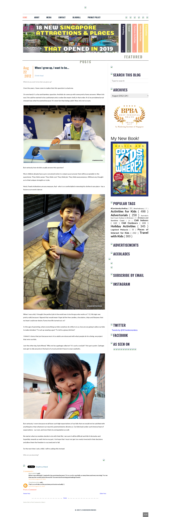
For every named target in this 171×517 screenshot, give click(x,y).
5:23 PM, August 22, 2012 (36, 486)
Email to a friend (42, 467)
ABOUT (36, 17)
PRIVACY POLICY (94, 17)
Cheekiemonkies (34, 482)
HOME (25, 17)
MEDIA (48, 17)
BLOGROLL (77, 17)
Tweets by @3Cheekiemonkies (124, 330)
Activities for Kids (124, 211)
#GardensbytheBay (119, 208)
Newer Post (26, 493)
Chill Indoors (141, 220)
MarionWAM (32, 473)
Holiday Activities (124, 226)
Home (65, 498)
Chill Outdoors (130, 223)
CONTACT (62, 17)
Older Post (103, 493)
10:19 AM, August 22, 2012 (37, 479)
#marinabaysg (139, 208)
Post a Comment (30, 490)
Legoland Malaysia (120, 229)
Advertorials (120, 215)
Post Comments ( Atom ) (38, 502)
